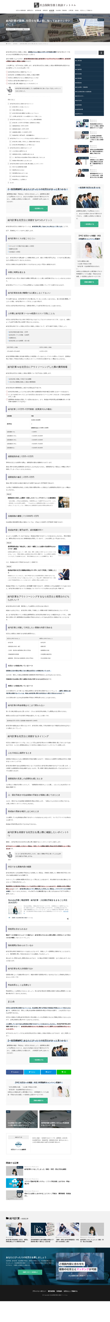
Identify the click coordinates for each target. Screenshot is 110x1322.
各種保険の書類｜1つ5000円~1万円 (21, 132)
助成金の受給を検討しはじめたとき (21, 160)
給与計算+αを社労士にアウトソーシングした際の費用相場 (25, 119)
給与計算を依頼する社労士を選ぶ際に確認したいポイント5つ (25, 163)
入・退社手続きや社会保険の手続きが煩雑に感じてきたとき (27, 157)
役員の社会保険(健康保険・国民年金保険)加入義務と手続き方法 (96, 151)
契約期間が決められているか (19, 173)
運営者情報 (51, 1291)
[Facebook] (15, 1072)
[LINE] (64, 1072)
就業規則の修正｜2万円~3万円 (19, 129)
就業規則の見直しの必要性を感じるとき (22, 154)
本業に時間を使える (16, 110)
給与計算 (51, 10)
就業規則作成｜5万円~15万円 (19, 126)
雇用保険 (79, 105)
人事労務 (70, 10)
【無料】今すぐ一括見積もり (30, 1272)
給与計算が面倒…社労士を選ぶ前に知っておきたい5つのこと (34, 43)
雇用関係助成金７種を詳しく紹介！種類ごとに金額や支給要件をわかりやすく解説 (32, 548)
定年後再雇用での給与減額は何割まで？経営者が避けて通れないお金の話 (42, 1240)
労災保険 (79, 74)
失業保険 (79, 78)
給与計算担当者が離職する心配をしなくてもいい (24, 113)
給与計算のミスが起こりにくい (19, 107)
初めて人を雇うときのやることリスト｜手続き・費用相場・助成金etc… (47, 1195)
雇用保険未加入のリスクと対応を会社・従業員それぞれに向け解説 (96, 175)
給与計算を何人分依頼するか (19, 176)
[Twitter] (32, 1072)
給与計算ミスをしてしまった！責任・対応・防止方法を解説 (45, 1169)
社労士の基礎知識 (21, 10)
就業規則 (45, 10)
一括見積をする (38, 208)
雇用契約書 (38, 10)
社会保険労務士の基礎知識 (84, 91)
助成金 (77, 10)
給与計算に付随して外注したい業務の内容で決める (25, 141)
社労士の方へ (80, 96)
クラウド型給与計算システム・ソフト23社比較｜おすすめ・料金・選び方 (47, 1182)
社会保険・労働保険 (61, 10)
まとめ (11, 182)
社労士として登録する (86, 10)
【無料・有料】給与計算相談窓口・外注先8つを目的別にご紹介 (67, 1240)
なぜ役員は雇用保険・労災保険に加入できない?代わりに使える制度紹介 (96, 138)
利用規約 (59, 1291)
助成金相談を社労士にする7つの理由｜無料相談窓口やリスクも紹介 (97, 125)
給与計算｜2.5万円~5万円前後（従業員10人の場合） (25, 122)
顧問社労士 (30, 10)
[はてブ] (48, 1072)
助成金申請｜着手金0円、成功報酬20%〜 (22, 135)
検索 (101, 52)
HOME (9, 43)
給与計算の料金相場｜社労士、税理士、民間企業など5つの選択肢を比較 (17, 1240)
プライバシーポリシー (39, 1291)
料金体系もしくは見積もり (18, 179)
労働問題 (79, 69)
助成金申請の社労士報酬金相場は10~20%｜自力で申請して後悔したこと (32, 571)
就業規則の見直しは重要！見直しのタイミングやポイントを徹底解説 (32, 498)
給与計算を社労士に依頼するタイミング (20, 148)
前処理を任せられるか (17, 170)
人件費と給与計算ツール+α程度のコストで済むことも (26, 116)
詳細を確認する (38, 1100)
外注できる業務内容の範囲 (18, 167)
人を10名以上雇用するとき (18, 151)
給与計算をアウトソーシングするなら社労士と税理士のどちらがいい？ (28, 138)
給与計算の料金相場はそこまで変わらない (22, 144)
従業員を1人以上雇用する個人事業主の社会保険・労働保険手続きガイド (97, 162)
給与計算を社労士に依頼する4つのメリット (21, 103)
